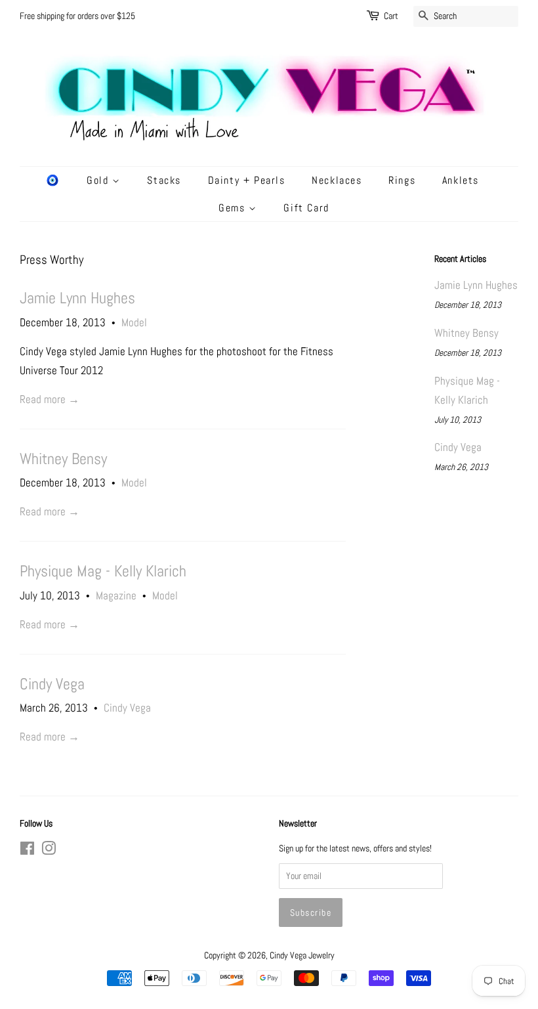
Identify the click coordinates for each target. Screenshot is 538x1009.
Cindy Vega (52, 684)
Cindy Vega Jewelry (302, 955)
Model (134, 322)
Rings (401, 180)
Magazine (116, 595)
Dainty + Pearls (246, 180)
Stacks (164, 180)
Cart (391, 16)
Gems (233, 208)
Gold (99, 180)
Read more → (49, 399)
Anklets (460, 180)
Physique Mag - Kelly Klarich (103, 571)
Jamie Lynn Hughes (77, 298)
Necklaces (337, 180)
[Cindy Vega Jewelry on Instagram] (48, 851)
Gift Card (306, 208)
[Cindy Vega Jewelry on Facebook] (27, 851)
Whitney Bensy (63, 459)
